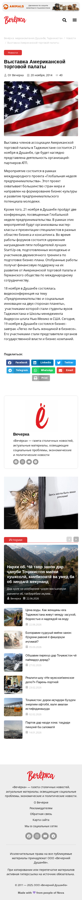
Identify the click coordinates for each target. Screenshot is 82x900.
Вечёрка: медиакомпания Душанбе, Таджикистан (33, 38)
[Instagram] (22, 462)
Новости (71, 38)
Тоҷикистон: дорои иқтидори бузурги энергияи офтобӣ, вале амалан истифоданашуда (50, 704)
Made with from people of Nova (41, 892)
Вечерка (21, 434)
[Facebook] (16, 462)
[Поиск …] (64, 20)
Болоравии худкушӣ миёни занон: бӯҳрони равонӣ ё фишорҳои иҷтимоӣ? (48, 637)
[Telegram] (35, 462)
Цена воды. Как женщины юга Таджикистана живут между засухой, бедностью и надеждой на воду (50, 614)
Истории (15, 540)
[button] (74, 20)
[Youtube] (29, 462)
